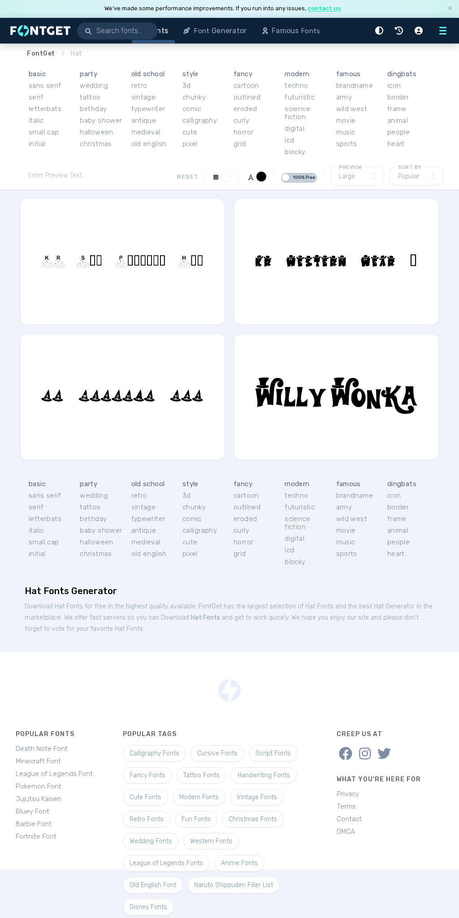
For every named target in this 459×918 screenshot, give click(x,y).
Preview (350, 167)
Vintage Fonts (257, 797)
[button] (380, 30)
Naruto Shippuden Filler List (233, 885)
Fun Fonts (196, 819)
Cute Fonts (145, 797)
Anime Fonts (239, 863)
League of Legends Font (54, 774)
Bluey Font (32, 811)
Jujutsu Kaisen (38, 799)
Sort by (410, 167)
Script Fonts (273, 753)
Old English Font (153, 885)
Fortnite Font (36, 836)
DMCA (346, 831)
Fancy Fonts (147, 775)
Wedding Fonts (151, 841)
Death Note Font (42, 749)
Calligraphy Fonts (154, 753)
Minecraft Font (38, 761)
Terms (346, 806)
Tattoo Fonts (201, 775)
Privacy (348, 794)
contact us (324, 8)
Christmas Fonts (253, 819)
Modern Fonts (199, 797)
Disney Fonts (148, 907)
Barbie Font (34, 824)
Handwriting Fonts (264, 775)
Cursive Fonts (217, 753)
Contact (349, 819)
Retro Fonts (147, 819)
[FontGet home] (38, 30)
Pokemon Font (38, 786)
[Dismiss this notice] (450, 8)
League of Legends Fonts (166, 863)
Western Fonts (211, 841)
